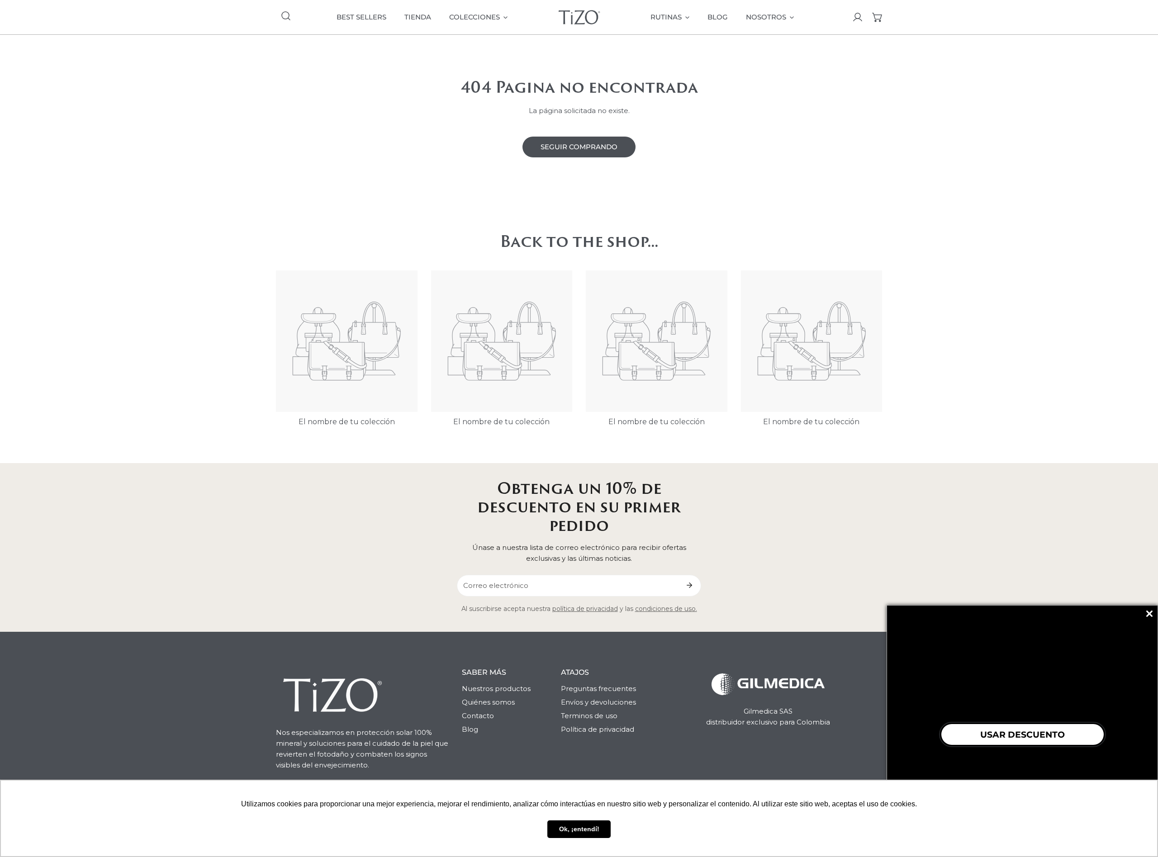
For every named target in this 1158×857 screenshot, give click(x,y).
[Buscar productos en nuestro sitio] (286, 16)
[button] (877, 17)
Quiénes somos (488, 702)
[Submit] (689, 585)
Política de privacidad (597, 729)
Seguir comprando (579, 146)
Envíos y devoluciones (598, 702)
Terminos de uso (589, 715)
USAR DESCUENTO (1022, 734)
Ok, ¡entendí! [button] (579, 829)
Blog (470, 729)
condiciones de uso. (666, 609)
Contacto (478, 715)
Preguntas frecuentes (598, 688)
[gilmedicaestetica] (579, 17)
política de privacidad (585, 609)
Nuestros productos (496, 688)
